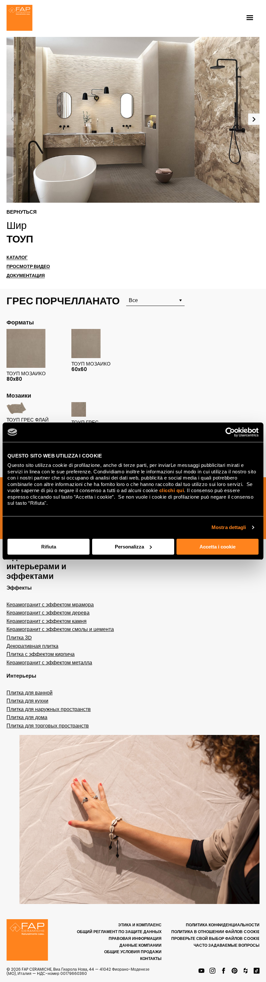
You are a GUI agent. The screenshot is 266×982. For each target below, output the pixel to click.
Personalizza (129, 546)
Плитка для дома (26, 717)
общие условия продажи (133, 951)
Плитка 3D (19, 637)
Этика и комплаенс (140, 925)
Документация (25, 275)
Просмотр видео (28, 266)
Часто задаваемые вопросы (227, 945)
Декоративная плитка (32, 646)
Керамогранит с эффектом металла (49, 662)
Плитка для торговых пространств (47, 725)
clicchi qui (171, 490)
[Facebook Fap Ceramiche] (223, 971)
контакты (151, 958)
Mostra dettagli (229, 527)
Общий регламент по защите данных (119, 931)
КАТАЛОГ (17, 257)
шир (16, 225)
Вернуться (21, 212)
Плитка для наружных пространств (48, 709)
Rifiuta (48, 546)
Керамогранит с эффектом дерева (48, 612)
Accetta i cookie (218, 546)
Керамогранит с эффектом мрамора (50, 604)
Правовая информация (135, 938)
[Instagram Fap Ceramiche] (212, 971)
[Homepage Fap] (19, 18)
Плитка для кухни (27, 701)
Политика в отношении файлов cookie (215, 931)
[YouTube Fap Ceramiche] (201, 971)
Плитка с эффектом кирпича (40, 654)
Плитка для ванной (29, 692)
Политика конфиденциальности (223, 925)
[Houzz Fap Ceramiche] (245, 971)
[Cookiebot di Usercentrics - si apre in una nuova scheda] (230, 432)
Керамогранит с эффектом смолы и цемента (60, 629)
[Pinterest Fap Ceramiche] (234, 971)
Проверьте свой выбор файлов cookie (215, 938)
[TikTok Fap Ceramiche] (257, 971)
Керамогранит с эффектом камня (46, 621)
